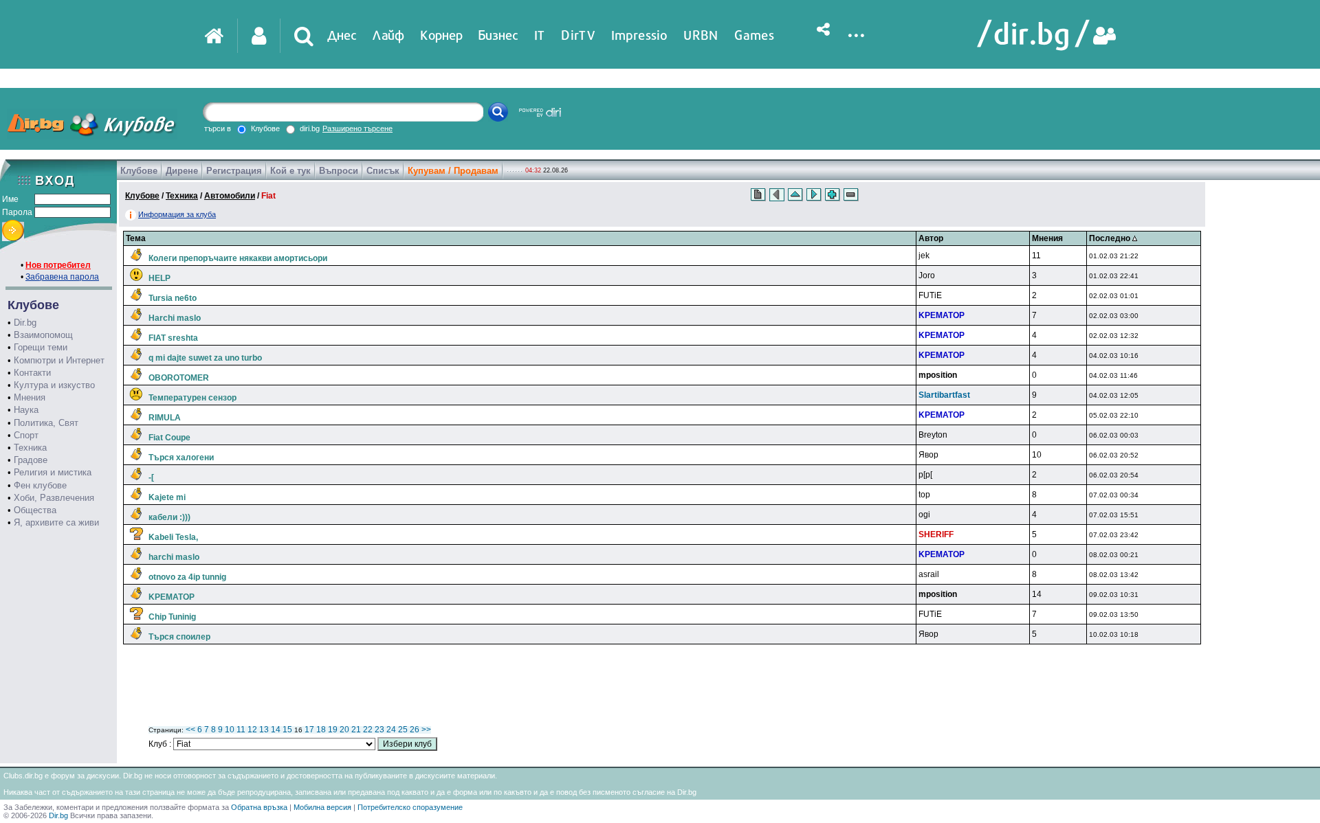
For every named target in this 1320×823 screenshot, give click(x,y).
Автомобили (229, 196)
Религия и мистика (52, 472)
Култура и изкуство (54, 385)
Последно (1110, 238)
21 (356, 729)
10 (229, 729)
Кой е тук (290, 171)
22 (368, 729)
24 (391, 729)
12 (252, 729)
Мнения (29, 397)
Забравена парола (62, 277)
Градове (30, 460)
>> (426, 729)
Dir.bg (25, 322)
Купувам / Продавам (453, 171)
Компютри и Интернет (59, 360)
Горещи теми (40, 347)
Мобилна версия (322, 807)
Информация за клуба (177, 214)
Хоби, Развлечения (54, 498)
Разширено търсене (357, 128)
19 (333, 729)
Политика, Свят (46, 423)
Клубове (138, 171)
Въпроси (338, 171)
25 (403, 729)
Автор (930, 238)
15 (287, 729)
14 (275, 729)
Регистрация (234, 171)
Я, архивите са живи (56, 522)
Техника (30, 447)
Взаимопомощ (43, 335)
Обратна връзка (259, 807)
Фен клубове (40, 485)
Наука (26, 410)
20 (344, 729)
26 (414, 729)
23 (379, 729)
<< (190, 729)
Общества (35, 510)
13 (264, 729)
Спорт (26, 435)
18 (321, 729)
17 (309, 729)
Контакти (32, 373)
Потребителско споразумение (410, 807)
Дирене (182, 171)
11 (240, 729)
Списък (382, 171)
